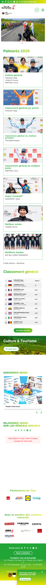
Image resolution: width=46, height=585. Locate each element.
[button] (3, 30)
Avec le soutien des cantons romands (23, 516)
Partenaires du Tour (23, 490)
